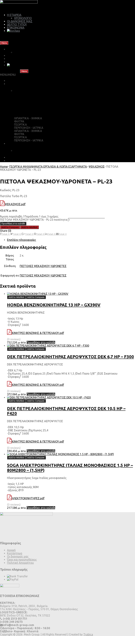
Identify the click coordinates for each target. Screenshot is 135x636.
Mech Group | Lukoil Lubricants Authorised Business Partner (38, 36)
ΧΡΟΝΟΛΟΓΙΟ (23, 18)
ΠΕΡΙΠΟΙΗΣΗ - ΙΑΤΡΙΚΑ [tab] (28, 127)
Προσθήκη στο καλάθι (13, 223)
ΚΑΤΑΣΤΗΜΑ (15, 83)
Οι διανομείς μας (17, 556)
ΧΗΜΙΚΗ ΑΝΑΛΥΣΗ (27, 150)
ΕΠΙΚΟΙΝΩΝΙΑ (15, 27)
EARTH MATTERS (18, 160)
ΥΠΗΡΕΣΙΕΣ (14, 143)
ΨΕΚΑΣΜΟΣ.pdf (15, 204)
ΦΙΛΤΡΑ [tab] (19, 121)
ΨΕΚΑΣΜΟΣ (96, 166)
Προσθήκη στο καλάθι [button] (41, 342)
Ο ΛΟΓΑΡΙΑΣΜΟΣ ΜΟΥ (33, 111)
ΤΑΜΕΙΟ (23, 97)
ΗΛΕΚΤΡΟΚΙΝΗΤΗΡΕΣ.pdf (28, 498)
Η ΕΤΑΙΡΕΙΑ (14, 15)
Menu (4, 43)
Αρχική (11, 550)
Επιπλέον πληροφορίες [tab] (21, 239)
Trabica (88, 634)
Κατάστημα (14, 553)
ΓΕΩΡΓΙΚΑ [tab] (20, 124)
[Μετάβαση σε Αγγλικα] (13, 30)
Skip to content (18, 42)
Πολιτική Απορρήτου (20, 562)
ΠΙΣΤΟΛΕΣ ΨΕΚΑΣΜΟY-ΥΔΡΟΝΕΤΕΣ (43, 266)
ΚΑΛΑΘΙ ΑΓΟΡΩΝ (29, 90)
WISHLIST (24, 104)
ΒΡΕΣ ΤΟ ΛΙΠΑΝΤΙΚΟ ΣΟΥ (23, 80)
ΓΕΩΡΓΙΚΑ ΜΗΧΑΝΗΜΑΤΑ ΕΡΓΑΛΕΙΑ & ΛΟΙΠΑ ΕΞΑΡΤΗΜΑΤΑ (48, 166)
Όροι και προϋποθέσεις (22, 559)
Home (4, 166)
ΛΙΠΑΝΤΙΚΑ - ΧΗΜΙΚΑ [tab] (28, 118)
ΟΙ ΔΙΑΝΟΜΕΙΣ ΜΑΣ (19, 21)
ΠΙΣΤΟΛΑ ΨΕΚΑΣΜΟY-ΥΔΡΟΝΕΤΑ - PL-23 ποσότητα (33, 219)
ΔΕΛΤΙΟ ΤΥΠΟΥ (17, 24)
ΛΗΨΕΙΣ (12, 157)
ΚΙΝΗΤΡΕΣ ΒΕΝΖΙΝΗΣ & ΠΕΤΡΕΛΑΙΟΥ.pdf (38, 333)
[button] (8, 74)
